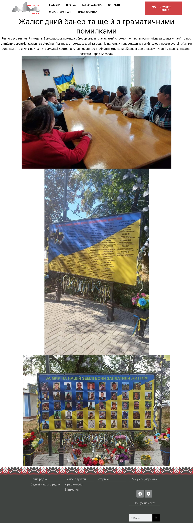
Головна (54, 5)
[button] (163, 8)
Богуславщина (91, 5)
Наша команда (87, 12)
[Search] (156, 517)
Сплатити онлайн (60, 12)
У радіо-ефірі (74, 484)
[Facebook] (140, 494)
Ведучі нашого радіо (45, 484)
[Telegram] (148, 494)
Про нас (71, 5)
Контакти (114, 5)
